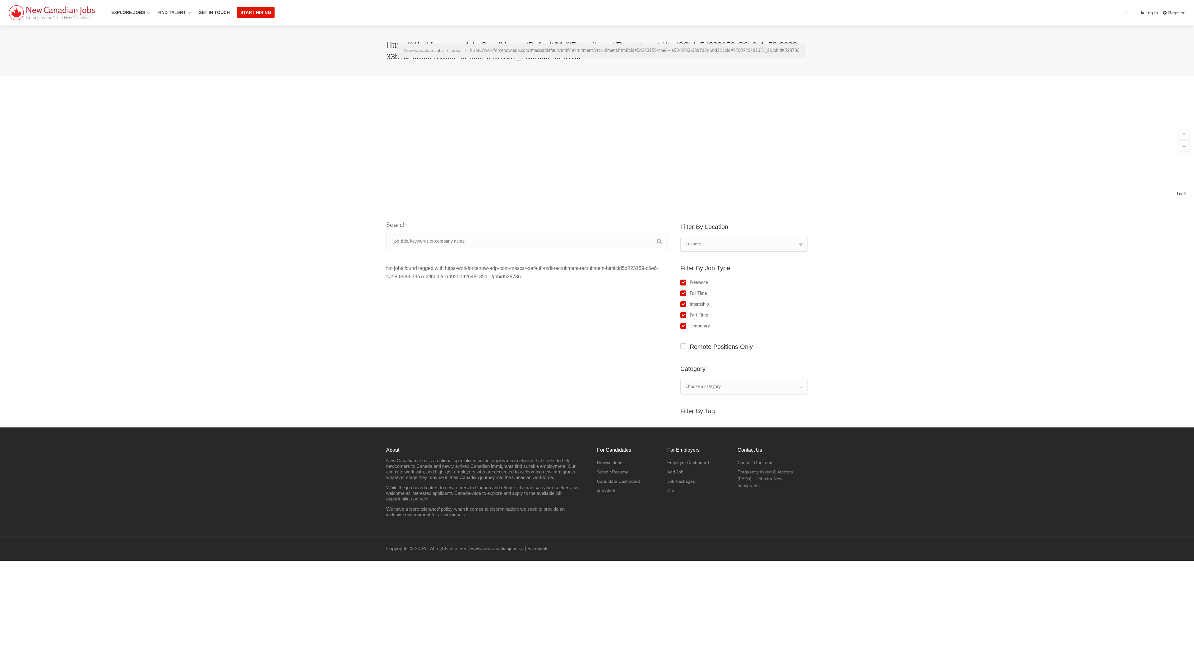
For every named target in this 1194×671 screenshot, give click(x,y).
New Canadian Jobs (60, 10)
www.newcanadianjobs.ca (497, 548)
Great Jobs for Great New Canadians (58, 17)
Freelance (699, 283)
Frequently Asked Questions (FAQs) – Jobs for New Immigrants (765, 478)
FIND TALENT (171, 12)
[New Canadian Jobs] (16, 20)
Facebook (537, 548)
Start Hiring (255, 12)
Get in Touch (214, 12)
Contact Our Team (756, 462)
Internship (699, 304)
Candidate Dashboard (618, 481)
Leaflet (1182, 194)
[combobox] (744, 387)
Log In (1151, 12)
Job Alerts (606, 490)
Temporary (700, 326)
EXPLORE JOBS (128, 12)
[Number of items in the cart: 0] (1125, 12)
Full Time (698, 293)
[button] (1184, 134)
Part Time (699, 315)
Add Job (675, 471)
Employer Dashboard (688, 462)
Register (1176, 12)
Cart (671, 490)
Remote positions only (721, 346)
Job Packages (681, 481)
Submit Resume (612, 471)
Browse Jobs (609, 462)
